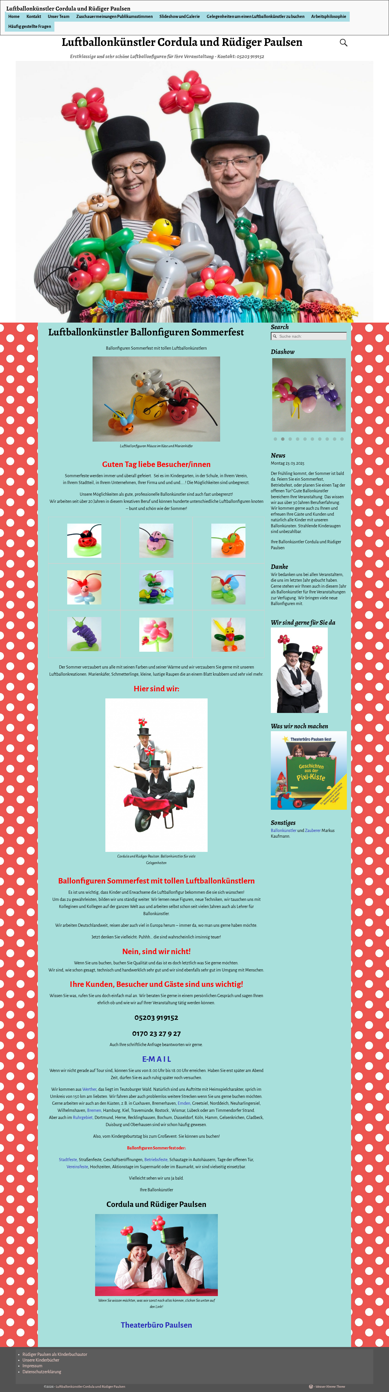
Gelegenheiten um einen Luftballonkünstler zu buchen (255, 16)
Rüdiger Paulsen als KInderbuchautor (54, 1354)
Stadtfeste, (68, 1159)
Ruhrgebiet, (83, 1117)
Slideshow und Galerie (179, 16)
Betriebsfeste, (156, 1159)
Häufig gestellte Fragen (29, 26)
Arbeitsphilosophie (328, 16)
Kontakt (33, 16)
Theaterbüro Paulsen (156, 1325)
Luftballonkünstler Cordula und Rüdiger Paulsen (182, 42)
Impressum (32, 1366)
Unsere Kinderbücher (40, 1360)
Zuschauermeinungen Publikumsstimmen (114, 16)
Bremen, (94, 1110)
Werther (89, 1089)
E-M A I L (156, 1059)
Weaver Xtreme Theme (330, 1387)
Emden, (184, 1103)
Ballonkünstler (283, 830)
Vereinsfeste (77, 1167)
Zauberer (313, 830)
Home (14, 16)
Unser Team (58, 16)
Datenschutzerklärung (41, 1372)
